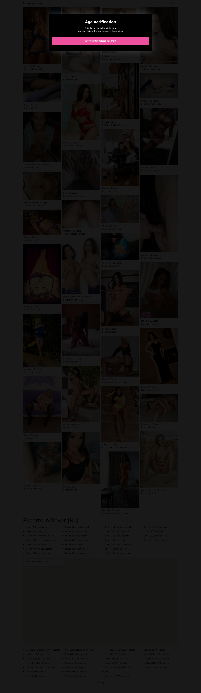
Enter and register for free (100, 40)
